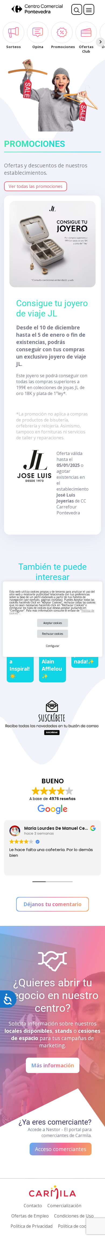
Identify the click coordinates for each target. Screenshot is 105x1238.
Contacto (33, 1206)
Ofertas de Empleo (30, 1216)
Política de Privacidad (31, 1226)
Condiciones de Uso (74, 1216)
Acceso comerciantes (60, 1149)
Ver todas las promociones (35, 186)
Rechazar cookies (52, 634)
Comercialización (64, 1206)
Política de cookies (76, 1226)
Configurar (52, 646)
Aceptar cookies (52, 623)
